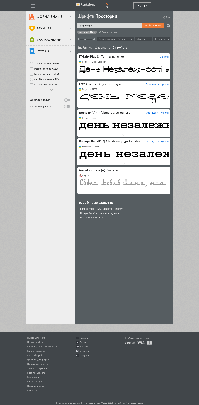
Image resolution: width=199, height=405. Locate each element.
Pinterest (84, 346)
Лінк (168, 17)
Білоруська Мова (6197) (46, 74)
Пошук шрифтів (35, 342)
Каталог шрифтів (36, 350)
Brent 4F (85, 113)
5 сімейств (120, 47)
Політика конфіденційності (68, 402)
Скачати (164, 56)
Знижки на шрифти (37, 368)
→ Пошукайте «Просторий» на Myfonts (98, 213)
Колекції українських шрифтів (42, 346)
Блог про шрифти (36, 372)
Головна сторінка (36, 337)
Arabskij (85, 170)
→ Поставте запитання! (90, 217)
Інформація (33, 377)
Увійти (142, 6)
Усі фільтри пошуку (40, 99)
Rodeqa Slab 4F (90, 141)
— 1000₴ (90, 146)
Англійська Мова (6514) (46, 79)
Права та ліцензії (35, 385)
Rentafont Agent (35, 381)
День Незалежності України (112, 39)
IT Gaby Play (87, 56)
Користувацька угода (90, 402)
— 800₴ (89, 118)
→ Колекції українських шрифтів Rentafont (100, 208)
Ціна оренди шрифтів (38, 359)
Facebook (84, 338)
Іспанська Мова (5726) (46, 84)
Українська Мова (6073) (46, 63)
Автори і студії (34, 355)
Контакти (32, 390)
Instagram (84, 351)
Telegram (84, 355)
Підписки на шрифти (38, 364)
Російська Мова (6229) (46, 68)
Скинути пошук (109, 32)
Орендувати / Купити (157, 84)
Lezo (82, 84)
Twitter (83, 342)
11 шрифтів (102, 47)
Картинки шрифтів (40, 106)
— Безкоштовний (94, 62)
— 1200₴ (89, 89)
